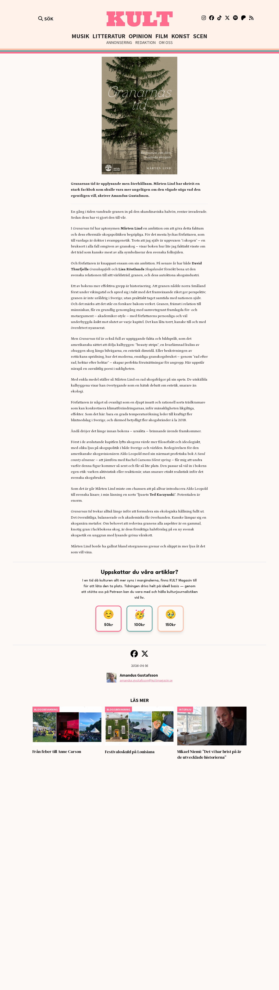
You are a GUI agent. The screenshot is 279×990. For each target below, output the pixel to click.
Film (161, 36)
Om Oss (166, 42)
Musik (80, 36)
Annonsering (119, 42)
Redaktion (145, 42)
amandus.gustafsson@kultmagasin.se (146, 680)
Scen (200, 36)
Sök (48, 18)
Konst (180, 36)
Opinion (140, 36)
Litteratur (109, 36)
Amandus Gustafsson (139, 675)
